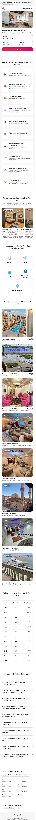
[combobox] (17, 38)
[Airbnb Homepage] (3, 8)
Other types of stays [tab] (21, 775)
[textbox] (9, 44)
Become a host (27, 9)
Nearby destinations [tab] (7, 775)
